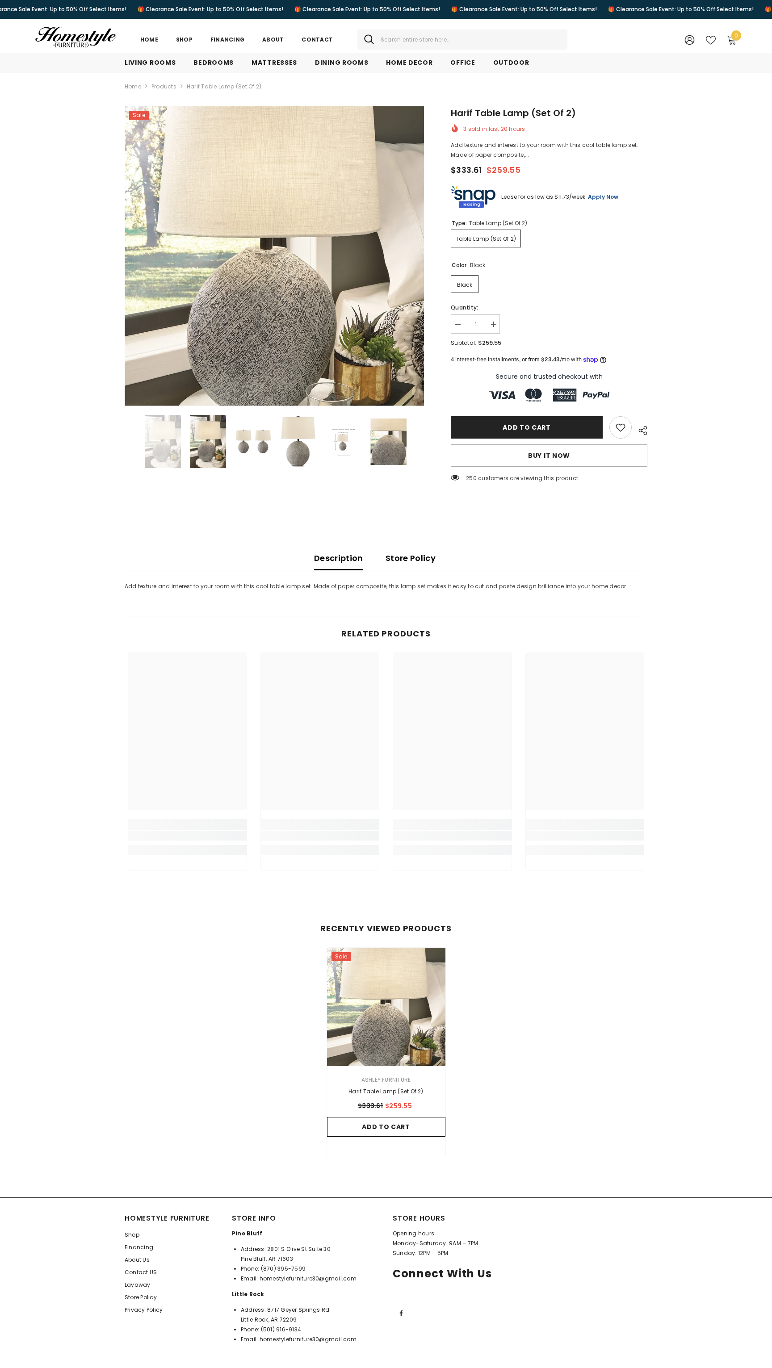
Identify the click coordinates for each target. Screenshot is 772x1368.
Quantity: (464, 307)
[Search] (462, 39)
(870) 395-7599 (283, 1268)
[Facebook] (401, 1313)
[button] (127, 441)
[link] (620, 427)
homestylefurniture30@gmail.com (308, 1278)
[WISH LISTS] (711, 39)
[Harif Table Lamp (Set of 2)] (386, 1007)
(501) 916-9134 (281, 1329)
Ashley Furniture (386, 1080)
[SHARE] (639, 429)
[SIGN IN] (689, 39)
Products (163, 86)
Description (338, 558)
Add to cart (527, 427)
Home (133, 86)
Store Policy (411, 558)
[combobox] (470, 39)
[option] (274, 256)
